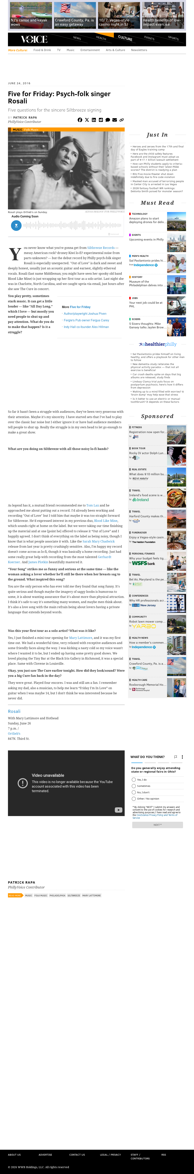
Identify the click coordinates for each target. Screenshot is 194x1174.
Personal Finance (143, 553)
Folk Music (31, 129)
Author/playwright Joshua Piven (85, 313)
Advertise (45, 1154)
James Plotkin (38, 562)
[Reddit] (101, 120)
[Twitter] (87, 120)
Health (101, 38)
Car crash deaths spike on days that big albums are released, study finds (156, 375)
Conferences (140, 595)
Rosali (14, 711)
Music (70, 50)
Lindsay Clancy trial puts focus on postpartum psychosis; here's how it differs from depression (157, 384)
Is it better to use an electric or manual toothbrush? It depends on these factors (155, 400)
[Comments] (108, 120)
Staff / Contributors (140, 1156)
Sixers (136, 319)
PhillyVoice (34, 39)
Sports (173, 38)
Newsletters (139, 50)
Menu (14, 39)
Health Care (139, 680)
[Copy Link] (122, 120)
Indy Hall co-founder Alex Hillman (86, 327)
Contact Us (77, 1154)
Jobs (135, 298)
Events (149, 38)
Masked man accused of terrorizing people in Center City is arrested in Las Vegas (157, 182)
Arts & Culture (115, 50)
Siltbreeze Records (101, 248)
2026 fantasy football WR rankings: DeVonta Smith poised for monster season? (157, 189)
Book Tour (138, 448)
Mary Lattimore (80, 638)
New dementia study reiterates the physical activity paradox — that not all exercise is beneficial (155, 367)
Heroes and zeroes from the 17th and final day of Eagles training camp (157, 148)
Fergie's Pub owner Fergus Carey (86, 320)
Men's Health (140, 256)
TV (59, 50)
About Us (14, 1154)
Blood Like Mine (105, 521)
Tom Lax (92, 505)
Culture (125, 38)
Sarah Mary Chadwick (99, 541)
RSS (163, 1154)
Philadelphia (57, 895)
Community (139, 616)
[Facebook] (80, 120)
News (77, 38)
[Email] (115, 120)
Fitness (137, 427)
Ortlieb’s (14, 733)
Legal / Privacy (110, 1154)
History (137, 277)
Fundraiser (139, 532)
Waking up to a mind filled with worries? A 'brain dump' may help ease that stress (157, 393)
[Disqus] (66, 1000)
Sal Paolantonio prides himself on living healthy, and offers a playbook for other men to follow (158, 357)
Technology (140, 213)
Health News (140, 637)
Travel (136, 490)
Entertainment (90, 50)
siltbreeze (74, 895)
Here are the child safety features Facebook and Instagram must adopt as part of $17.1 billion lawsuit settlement (155, 156)
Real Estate (139, 469)
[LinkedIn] (94, 120)
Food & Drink (42, 50)
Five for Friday (80, 307)
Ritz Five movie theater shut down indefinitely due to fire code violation (153, 175)
